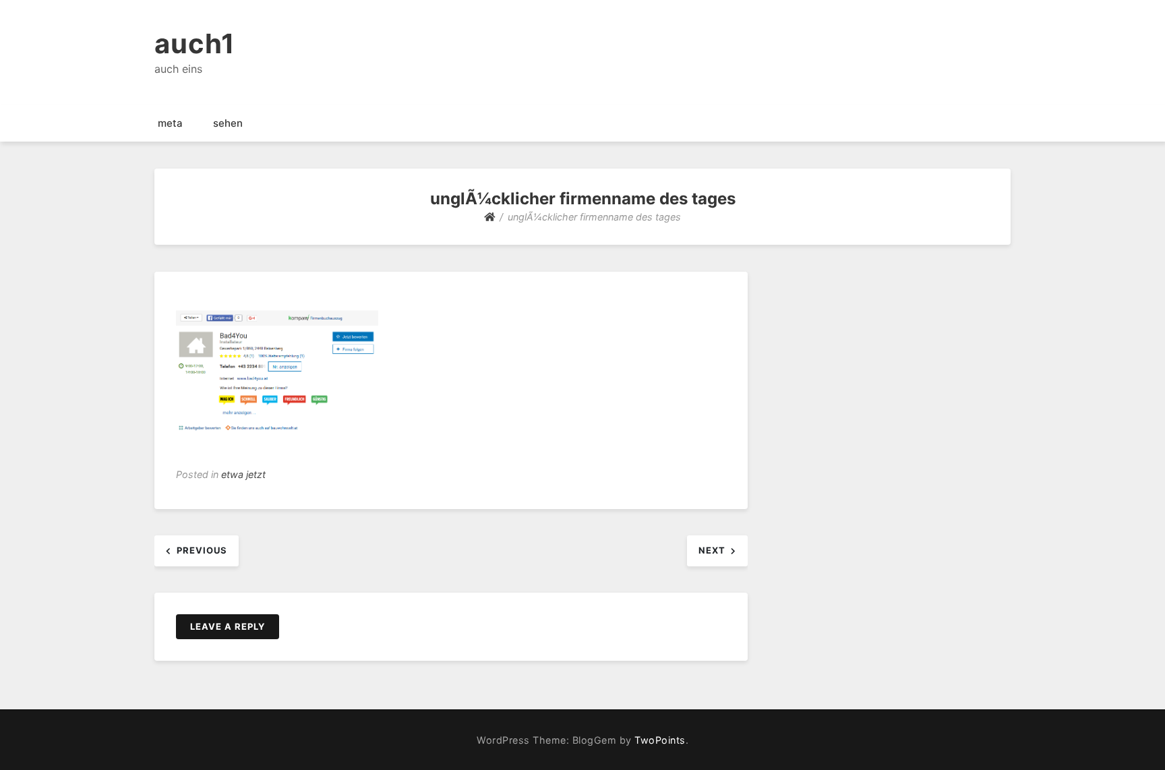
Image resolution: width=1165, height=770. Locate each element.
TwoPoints (660, 740)
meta (170, 123)
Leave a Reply (227, 626)
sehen (228, 123)
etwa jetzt (243, 474)
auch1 (194, 43)
